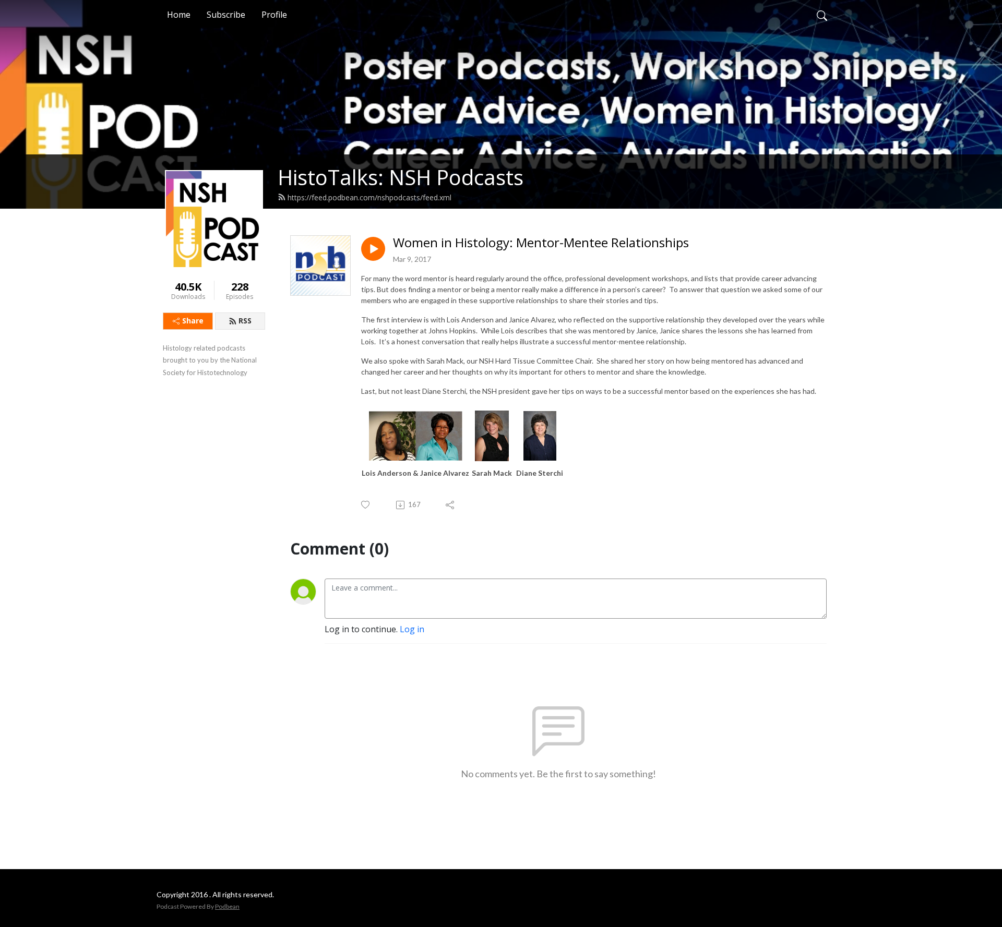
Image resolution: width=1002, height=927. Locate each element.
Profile (274, 14)
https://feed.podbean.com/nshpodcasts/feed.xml (369, 197)
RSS (245, 321)
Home (178, 14)
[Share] (451, 505)
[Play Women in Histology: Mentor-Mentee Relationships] (373, 249)
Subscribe (226, 14)
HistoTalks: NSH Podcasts (400, 177)
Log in (412, 629)
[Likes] (366, 504)
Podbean (227, 906)
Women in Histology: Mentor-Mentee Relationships (541, 242)
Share (193, 321)
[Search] (822, 14)
